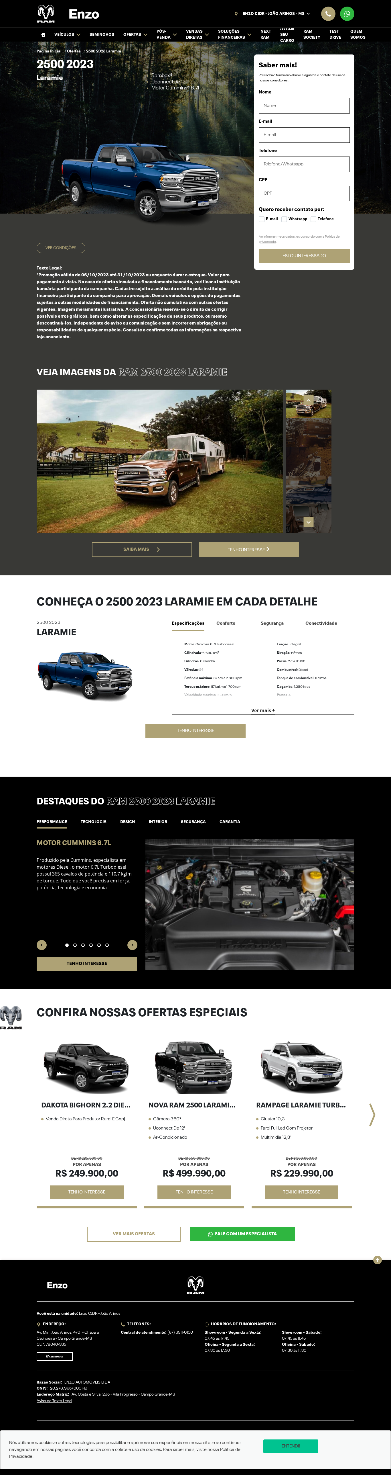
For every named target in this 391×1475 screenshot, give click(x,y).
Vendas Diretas (194, 35)
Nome (265, 92)
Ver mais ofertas (134, 1234)
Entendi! (291, 1446)
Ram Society (311, 35)
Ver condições (61, 248)
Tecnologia (93, 822)
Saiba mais (136, 549)
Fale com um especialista (246, 1234)
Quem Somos (358, 35)
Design (127, 822)
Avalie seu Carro (287, 35)
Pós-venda (164, 35)
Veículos (64, 35)
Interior (158, 822)
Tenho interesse (247, 550)
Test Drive (335, 35)
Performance (52, 822)
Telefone (268, 151)
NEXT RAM (265, 35)
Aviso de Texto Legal (54, 1401)
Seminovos (102, 35)
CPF (263, 180)
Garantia (230, 822)
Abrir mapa (56, 1357)
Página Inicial (49, 51)
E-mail (265, 121)
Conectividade (321, 623)
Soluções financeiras (231, 35)
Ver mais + (263, 710)
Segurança (272, 623)
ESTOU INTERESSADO (304, 256)
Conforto (225, 623)
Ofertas (132, 35)
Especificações (188, 623)
